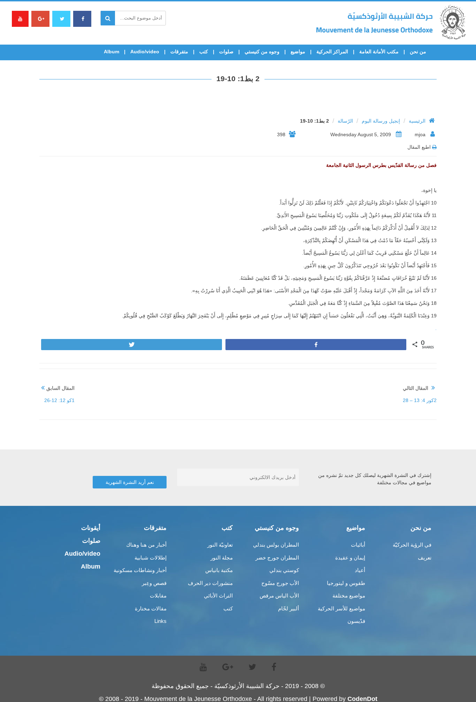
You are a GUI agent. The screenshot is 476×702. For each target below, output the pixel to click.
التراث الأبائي (218, 596)
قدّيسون (356, 621)
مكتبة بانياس (219, 570)
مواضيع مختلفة (348, 596)
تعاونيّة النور (220, 545)
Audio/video (144, 51)
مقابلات (158, 596)
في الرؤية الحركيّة (412, 545)
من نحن (418, 51)
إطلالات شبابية (151, 558)
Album (111, 51)
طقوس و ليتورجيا (346, 583)
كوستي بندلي (284, 570)
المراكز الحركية (332, 51)
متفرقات (179, 51)
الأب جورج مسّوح (280, 583)
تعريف (424, 558)
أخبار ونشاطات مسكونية (140, 570)
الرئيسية (417, 121)
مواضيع (298, 51)
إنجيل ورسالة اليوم (381, 121)
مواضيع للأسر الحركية (341, 608)
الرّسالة (345, 121)
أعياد (360, 570)
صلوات (226, 51)
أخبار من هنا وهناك (146, 545)
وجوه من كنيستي (262, 51)
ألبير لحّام (288, 608)
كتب (203, 51)
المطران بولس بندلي (276, 545)
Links (160, 621)
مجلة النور (221, 558)
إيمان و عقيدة (350, 558)
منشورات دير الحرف (210, 583)
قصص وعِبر (154, 583)
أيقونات (90, 527)
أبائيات (358, 545)
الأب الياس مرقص (279, 596)
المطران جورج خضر (277, 558)
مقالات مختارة (151, 608)
